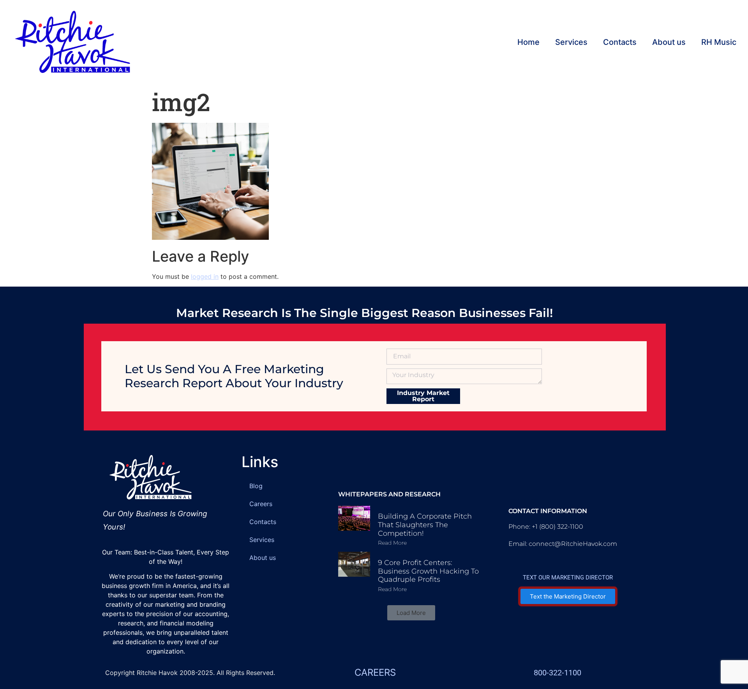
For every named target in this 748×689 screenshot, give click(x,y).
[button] (411, 612)
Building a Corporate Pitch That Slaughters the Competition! (425, 524)
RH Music (718, 42)
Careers (260, 504)
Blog (256, 486)
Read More (392, 542)
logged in (205, 276)
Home (528, 42)
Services (571, 42)
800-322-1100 (557, 672)
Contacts (620, 42)
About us (669, 42)
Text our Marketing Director (568, 577)
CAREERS (375, 672)
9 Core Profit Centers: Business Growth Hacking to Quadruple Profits (428, 571)
